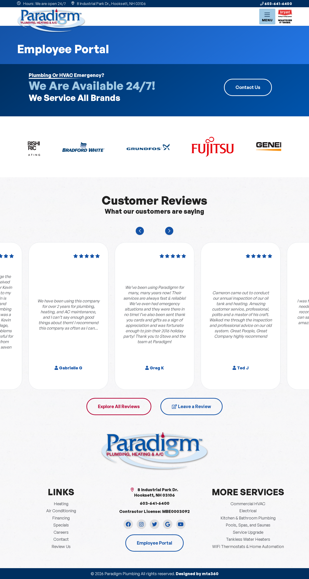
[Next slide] (169, 231)
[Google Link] (167, 524)
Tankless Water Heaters (248, 539)
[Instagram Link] (141, 524)
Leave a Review (194, 406)
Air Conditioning (61, 510)
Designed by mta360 (197, 573)
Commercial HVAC (248, 503)
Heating (61, 503)
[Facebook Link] (128, 524)
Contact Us (247, 87)
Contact (61, 539)
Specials (61, 524)
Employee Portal (154, 543)
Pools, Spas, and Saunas (248, 524)
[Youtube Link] (180, 524)
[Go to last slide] (140, 231)
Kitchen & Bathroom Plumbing (248, 517)
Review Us (61, 546)
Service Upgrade (248, 532)
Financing (61, 517)
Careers (61, 532)
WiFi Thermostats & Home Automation (248, 546)
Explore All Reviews (119, 406)
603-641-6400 (278, 3)
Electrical (248, 510)
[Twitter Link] (154, 524)
